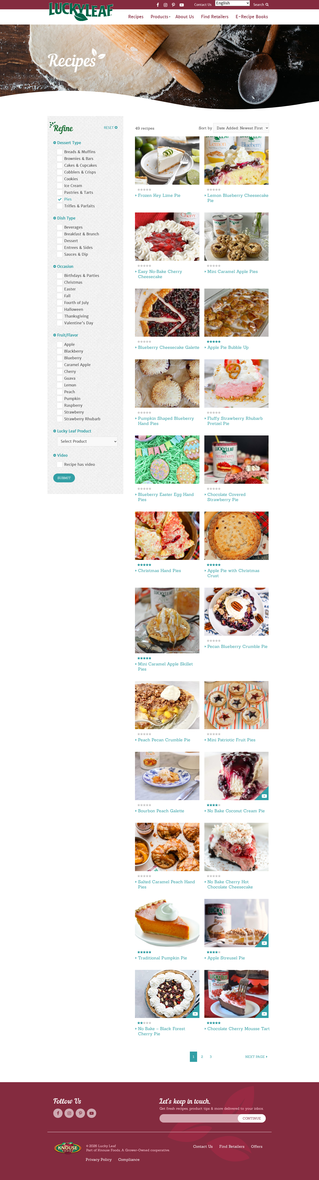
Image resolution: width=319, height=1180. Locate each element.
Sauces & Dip (76, 254)
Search (258, 5)
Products (159, 16)
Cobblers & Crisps (80, 172)
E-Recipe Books (252, 16)
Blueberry (73, 358)
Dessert (71, 240)
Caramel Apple (77, 364)
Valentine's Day (78, 323)
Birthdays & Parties (81, 275)
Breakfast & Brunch (81, 234)
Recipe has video (79, 464)
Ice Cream (73, 185)
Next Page (255, 1057)
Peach (69, 391)
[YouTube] (181, 4)
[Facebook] (157, 4)
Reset (109, 128)
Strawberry (74, 412)
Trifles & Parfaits (79, 206)
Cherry (70, 371)
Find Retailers (215, 16)
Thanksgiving (76, 316)
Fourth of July (76, 302)
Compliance (129, 1159)
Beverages (73, 227)
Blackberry (73, 351)
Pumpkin (72, 398)
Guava (69, 378)
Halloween (73, 309)
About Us (184, 16)
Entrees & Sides (78, 247)
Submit (64, 478)
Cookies (71, 179)
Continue (252, 1118)
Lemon (70, 385)
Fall (67, 295)
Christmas (73, 282)
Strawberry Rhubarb (82, 419)
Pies (68, 199)
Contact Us (203, 5)
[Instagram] (165, 4)
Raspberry (73, 405)
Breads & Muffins (80, 151)
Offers (256, 1146)
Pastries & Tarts (78, 192)
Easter (70, 289)
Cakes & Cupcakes (80, 165)
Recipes (136, 16)
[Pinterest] (173, 4)
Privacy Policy (99, 1159)
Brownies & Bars (78, 158)
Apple (69, 344)
